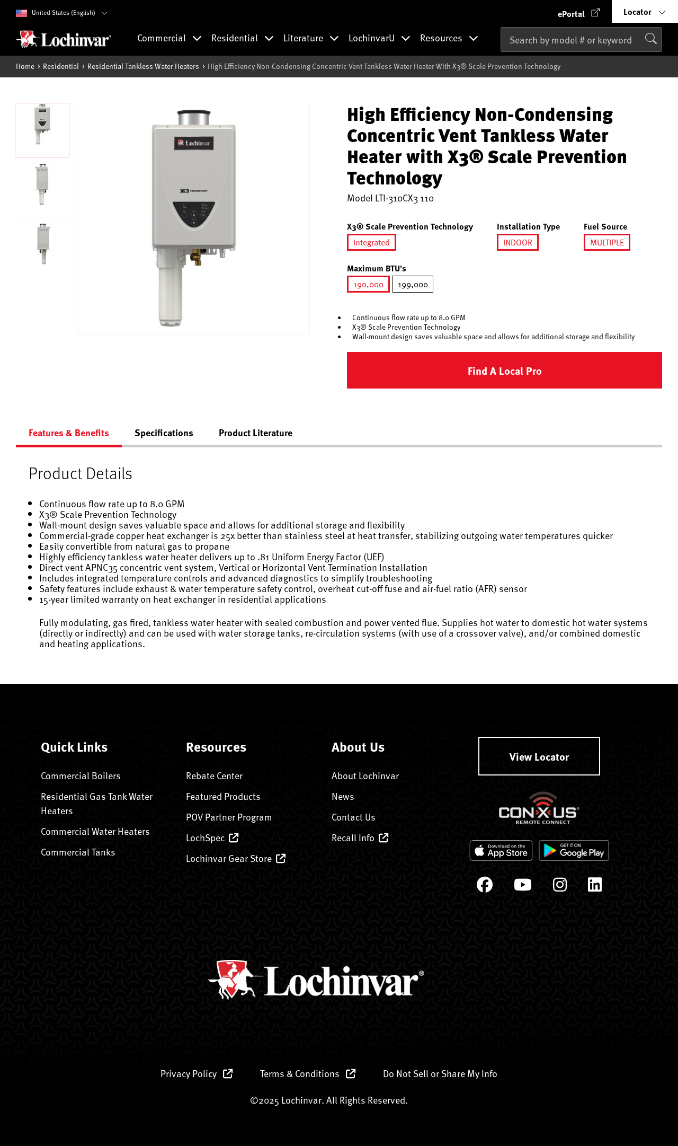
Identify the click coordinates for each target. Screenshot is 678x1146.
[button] (579, 11)
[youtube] (523, 887)
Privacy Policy (189, 1073)
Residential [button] (235, 38)
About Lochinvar (365, 775)
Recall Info (353, 837)
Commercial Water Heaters (95, 831)
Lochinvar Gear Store (229, 858)
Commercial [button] (162, 38)
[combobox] (581, 39)
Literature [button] (304, 38)
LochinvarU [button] (373, 38)
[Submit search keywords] (504, 61)
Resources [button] (442, 38)
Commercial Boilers (81, 775)
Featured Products (223, 796)
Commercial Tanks (78, 851)
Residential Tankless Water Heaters (143, 66)
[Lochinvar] (63, 39)
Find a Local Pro (505, 370)
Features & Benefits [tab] (69, 432)
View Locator (539, 756)
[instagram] (560, 887)
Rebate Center (214, 775)
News (343, 796)
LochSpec (205, 837)
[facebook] (485, 887)
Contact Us (354, 816)
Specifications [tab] (164, 432)
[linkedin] (595, 887)
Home (25, 66)
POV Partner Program (229, 816)
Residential (61, 66)
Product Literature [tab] (255, 432)
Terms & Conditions (301, 1073)
